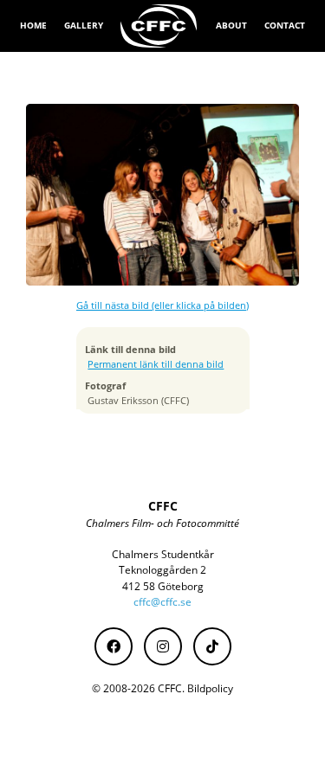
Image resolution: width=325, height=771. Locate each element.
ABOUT (231, 25)
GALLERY (83, 25)
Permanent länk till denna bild (156, 364)
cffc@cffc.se (162, 601)
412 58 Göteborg (163, 586)
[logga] (159, 26)
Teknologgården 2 (162, 569)
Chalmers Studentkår (163, 554)
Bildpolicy (210, 688)
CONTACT (284, 25)
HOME (33, 25)
